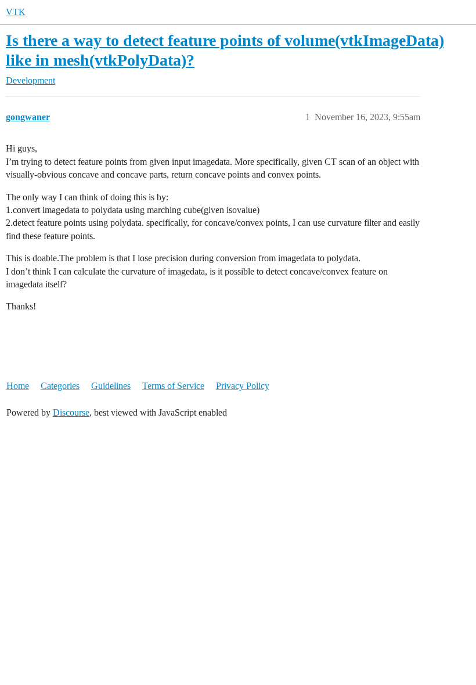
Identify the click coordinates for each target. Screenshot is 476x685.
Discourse (71, 412)
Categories (60, 386)
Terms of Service (173, 386)
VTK (16, 12)
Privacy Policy (242, 386)
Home (17, 386)
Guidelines (111, 386)
